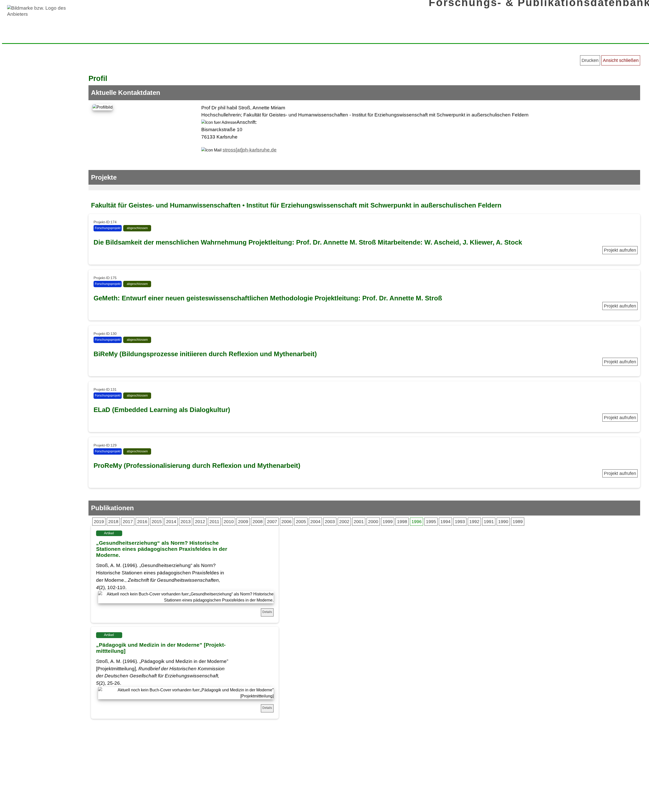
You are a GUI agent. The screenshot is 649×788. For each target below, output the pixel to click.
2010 (229, 521)
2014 (171, 521)
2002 (344, 521)
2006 (286, 521)
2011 (214, 521)
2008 (258, 521)
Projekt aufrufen (620, 250)
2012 (200, 521)
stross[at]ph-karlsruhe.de (250, 149)
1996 (416, 521)
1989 (518, 521)
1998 (402, 521)
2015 (157, 521)
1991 (489, 521)
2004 (315, 521)
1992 (474, 521)
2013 (186, 521)
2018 (113, 521)
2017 (128, 521)
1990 (503, 521)
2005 (301, 521)
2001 (359, 521)
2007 (272, 521)
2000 (373, 521)
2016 (142, 521)
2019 (99, 521)
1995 (431, 521)
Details (267, 612)
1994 (445, 521)
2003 (330, 521)
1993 (460, 521)
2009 (243, 521)
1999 (388, 521)
